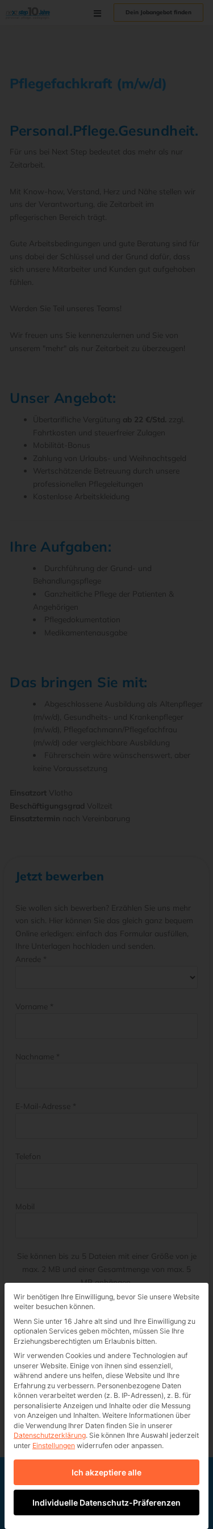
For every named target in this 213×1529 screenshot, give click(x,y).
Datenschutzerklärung (50, 1435)
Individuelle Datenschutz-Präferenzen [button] (106, 1502)
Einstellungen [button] (53, 1445)
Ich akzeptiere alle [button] (106, 1472)
